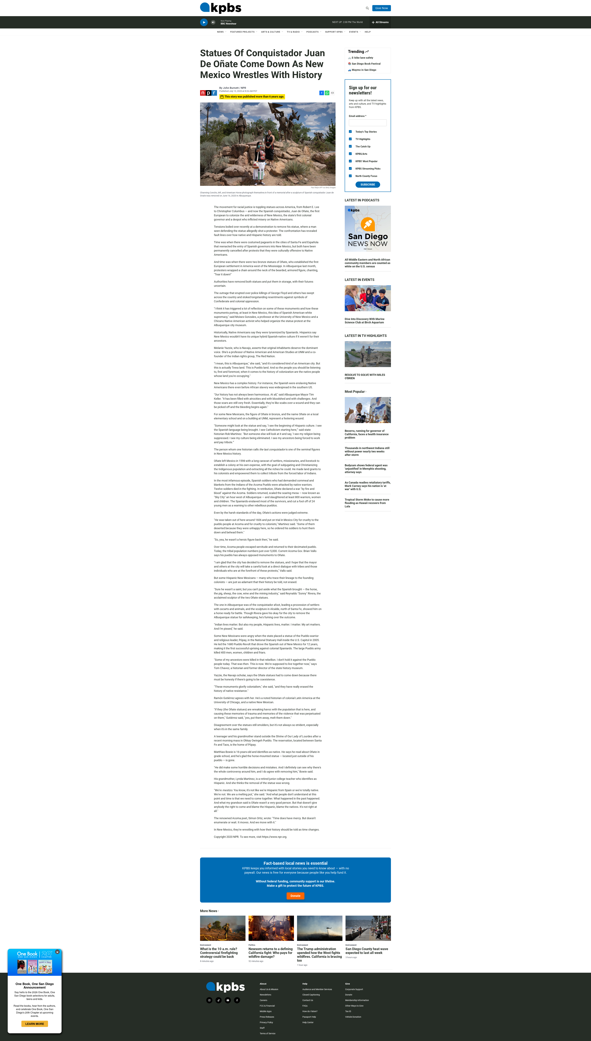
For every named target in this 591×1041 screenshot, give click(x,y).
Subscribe (368, 184)
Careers (263, 1000)
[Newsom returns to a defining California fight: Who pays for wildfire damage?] (271, 928)
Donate (295, 896)
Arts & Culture (270, 32)
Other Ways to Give (354, 1006)
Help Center (308, 1022)
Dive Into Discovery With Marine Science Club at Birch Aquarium (364, 320)
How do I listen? (310, 1011)
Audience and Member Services (317, 989)
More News (208, 911)
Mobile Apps (265, 1011)
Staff (262, 1028)
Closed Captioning (311, 994)
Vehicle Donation (353, 1017)
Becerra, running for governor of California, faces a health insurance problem (367, 434)
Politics (252, 945)
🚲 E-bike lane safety (360, 57)
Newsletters (265, 994)
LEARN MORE (34, 1024)
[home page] (220, 8)
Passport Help (309, 1017)
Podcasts (312, 32)
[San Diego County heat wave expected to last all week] (368, 928)
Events (353, 32)
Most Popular (355, 392)
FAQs (305, 1006)
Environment (205, 945)
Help (368, 32)
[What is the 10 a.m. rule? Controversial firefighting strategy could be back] (222, 928)
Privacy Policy (266, 1022)
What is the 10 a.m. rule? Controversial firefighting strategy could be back (219, 953)
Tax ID (348, 1011)
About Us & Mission (269, 989)
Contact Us (307, 1000)
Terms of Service (267, 1033)
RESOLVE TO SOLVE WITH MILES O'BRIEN (365, 376)
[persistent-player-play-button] (204, 22)
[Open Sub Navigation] (226, 32)
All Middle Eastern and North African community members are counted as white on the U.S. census (367, 263)
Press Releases (267, 1017)
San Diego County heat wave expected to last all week (367, 951)
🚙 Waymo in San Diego (362, 69)
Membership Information (357, 1000)
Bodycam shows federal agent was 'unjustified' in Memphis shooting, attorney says (366, 469)
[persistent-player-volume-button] (213, 22)
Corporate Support (354, 989)
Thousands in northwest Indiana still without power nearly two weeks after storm (367, 451)
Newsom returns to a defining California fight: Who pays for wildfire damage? (271, 953)
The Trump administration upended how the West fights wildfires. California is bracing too (319, 954)
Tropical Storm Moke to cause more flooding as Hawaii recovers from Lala (367, 503)
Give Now (381, 8)
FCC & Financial (267, 1006)
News (220, 32)
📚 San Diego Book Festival (364, 63)
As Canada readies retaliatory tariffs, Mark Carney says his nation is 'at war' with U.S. (368, 486)
